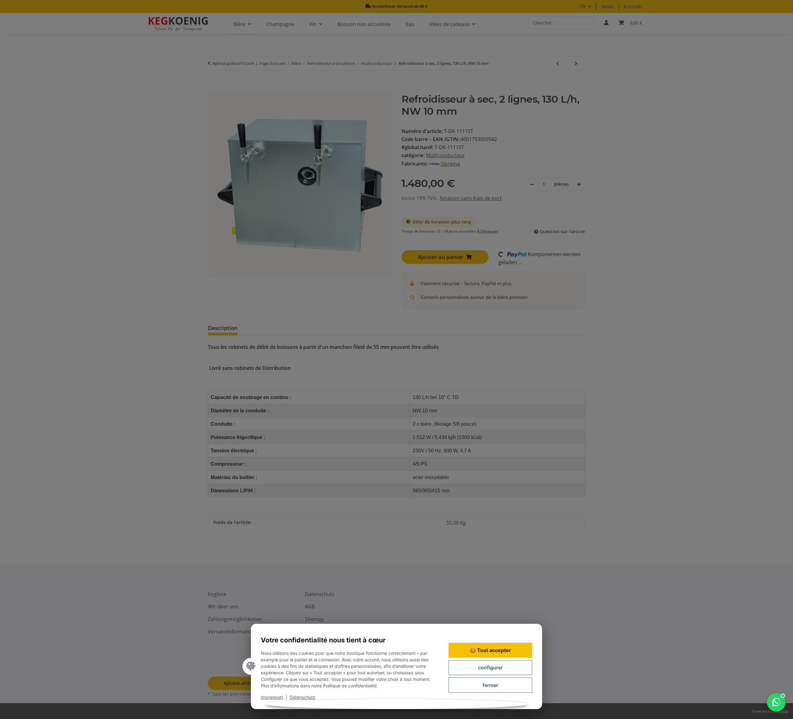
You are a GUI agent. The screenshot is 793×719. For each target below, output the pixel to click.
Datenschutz (302, 697)
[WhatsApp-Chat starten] (776, 702)
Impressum (272, 697)
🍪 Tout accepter (490, 650)
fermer (490, 685)
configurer (490, 667)
